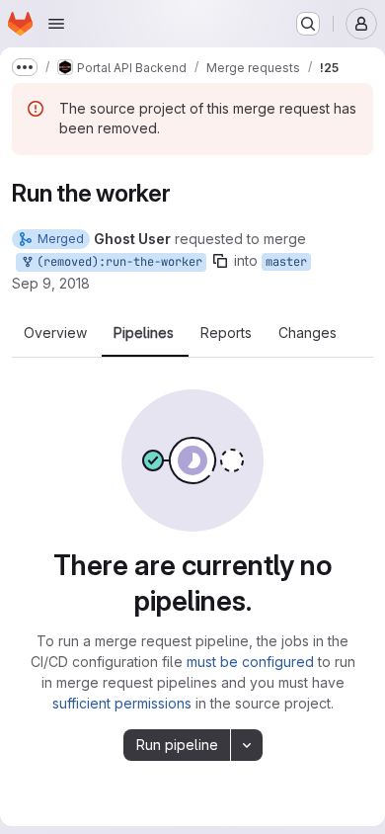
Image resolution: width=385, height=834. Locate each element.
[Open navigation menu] (56, 24)
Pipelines (144, 333)
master (286, 262)
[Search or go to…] (308, 24)
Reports (226, 333)
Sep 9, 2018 (51, 283)
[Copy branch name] (220, 261)
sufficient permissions (122, 703)
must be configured (250, 661)
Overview (55, 333)
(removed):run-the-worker (116, 262)
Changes (307, 333)
